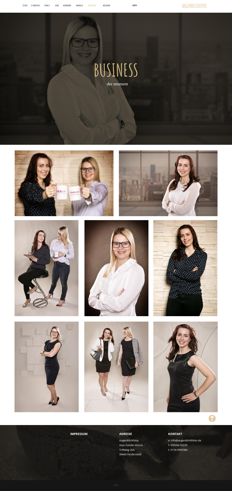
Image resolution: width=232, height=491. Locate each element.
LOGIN (134, 5)
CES (116, 485)
